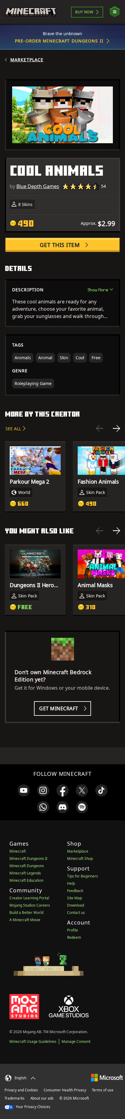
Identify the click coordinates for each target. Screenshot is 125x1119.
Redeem (74, 937)
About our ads (42, 1098)
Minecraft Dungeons (26, 865)
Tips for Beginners (82, 876)
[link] (24, 790)
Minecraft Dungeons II (28, 858)
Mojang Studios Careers (29, 905)
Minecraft (17, 851)
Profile (72, 930)
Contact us (76, 912)
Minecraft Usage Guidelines (32, 1041)
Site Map (74, 898)
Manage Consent (76, 1041)
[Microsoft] (107, 1077)
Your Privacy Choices (32, 1106)
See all (13, 428)
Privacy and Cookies (21, 1090)
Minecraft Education (26, 880)
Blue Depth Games (37, 186)
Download (75, 905)
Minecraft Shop (80, 858)
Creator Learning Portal (29, 898)
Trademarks (15, 1098)
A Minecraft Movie (24, 919)
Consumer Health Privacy (65, 1090)
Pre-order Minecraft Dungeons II (59, 41)
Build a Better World (26, 912)
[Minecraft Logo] (30, 12)
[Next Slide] (116, 428)
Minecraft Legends (25, 873)
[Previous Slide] (99, 428)
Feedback (75, 890)
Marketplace (26, 60)
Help (71, 883)
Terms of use (102, 1090)
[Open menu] (114, 12)
